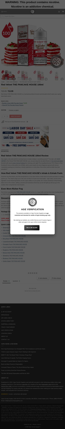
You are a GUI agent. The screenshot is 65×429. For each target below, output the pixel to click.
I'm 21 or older (31, 227)
